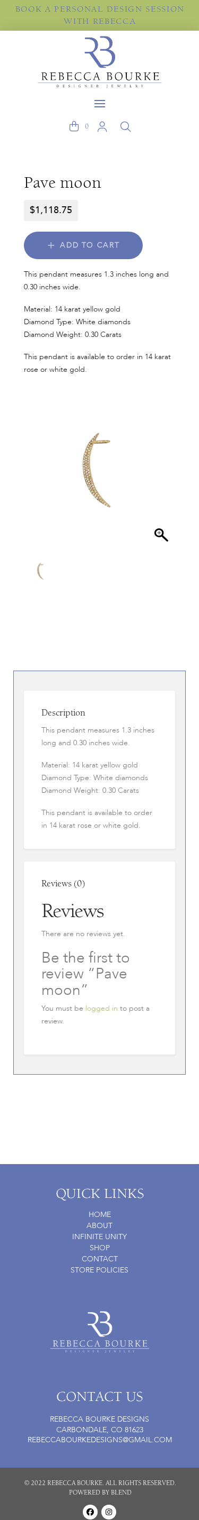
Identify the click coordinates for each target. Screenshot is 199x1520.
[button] (100, 104)
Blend (121, 1492)
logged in (101, 1008)
